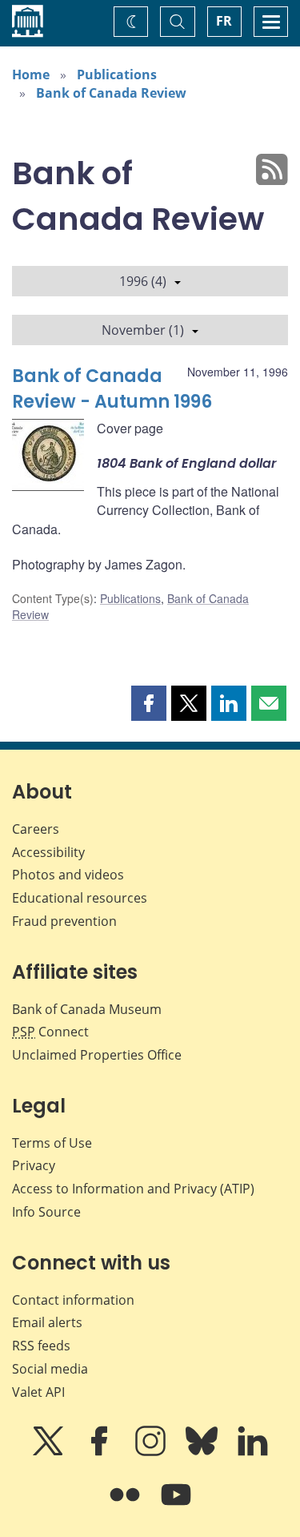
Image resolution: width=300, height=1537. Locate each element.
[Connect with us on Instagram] (152, 1452)
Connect (50, 1031)
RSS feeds (41, 1345)
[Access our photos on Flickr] (126, 1506)
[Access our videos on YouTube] (176, 1506)
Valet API (38, 1392)
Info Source (46, 1212)
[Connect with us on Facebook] (100, 1452)
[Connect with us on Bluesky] (203, 1452)
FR (224, 21)
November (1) (143, 330)
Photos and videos (68, 874)
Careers (35, 829)
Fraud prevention (64, 921)
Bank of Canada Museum (87, 1009)
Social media (50, 1369)
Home (31, 74)
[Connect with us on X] (49, 1452)
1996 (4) (142, 281)
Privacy (33, 1165)
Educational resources (79, 898)
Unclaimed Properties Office (97, 1055)
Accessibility (48, 852)
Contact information (73, 1300)
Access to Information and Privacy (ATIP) (133, 1188)
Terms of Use (52, 1143)
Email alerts (47, 1322)
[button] (148, 703)
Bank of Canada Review (111, 93)
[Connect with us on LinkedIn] (253, 1452)
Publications (117, 74)
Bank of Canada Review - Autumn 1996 (112, 389)
